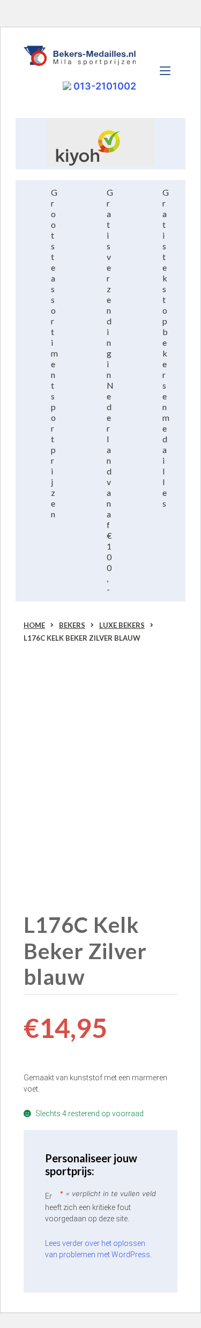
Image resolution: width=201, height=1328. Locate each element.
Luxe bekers (122, 625)
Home (34, 625)
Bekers (72, 625)
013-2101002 (103, 86)
